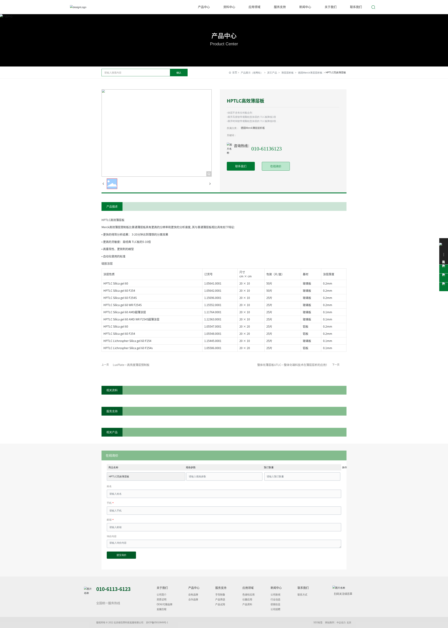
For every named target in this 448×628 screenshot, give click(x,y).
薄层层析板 (287, 72)
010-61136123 (266, 149)
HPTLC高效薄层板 (119, 476)
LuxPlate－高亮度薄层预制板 (131, 364)
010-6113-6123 (113, 589)
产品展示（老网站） (252, 72)
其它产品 (272, 72)
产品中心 (224, 36)
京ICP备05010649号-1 (157, 622)
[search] (373, 6)
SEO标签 (318, 622)
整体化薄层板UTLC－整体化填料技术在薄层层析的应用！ (293, 364)
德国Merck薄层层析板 (310, 72)
